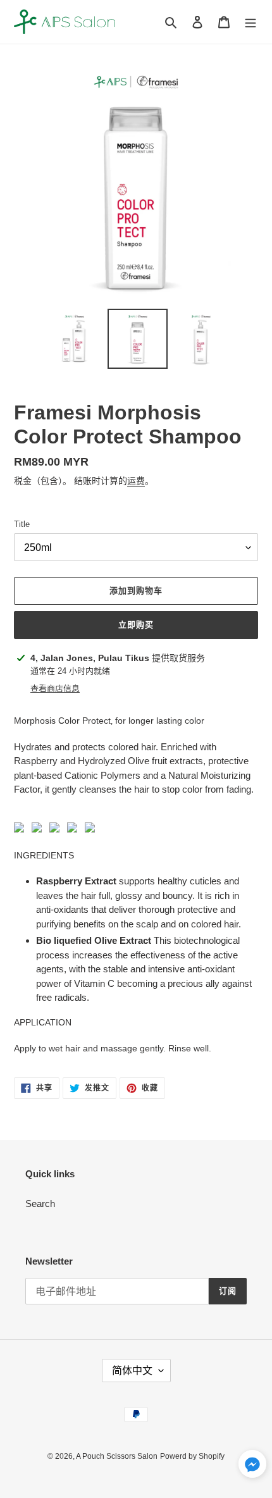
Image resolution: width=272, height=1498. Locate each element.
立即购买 (136, 624)
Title (22, 524)
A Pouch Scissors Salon (117, 1456)
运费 (136, 481)
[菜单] (250, 21)
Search (40, 1203)
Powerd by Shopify (192, 1456)
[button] (252, 1466)
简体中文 (132, 1370)
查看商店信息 (55, 688)
